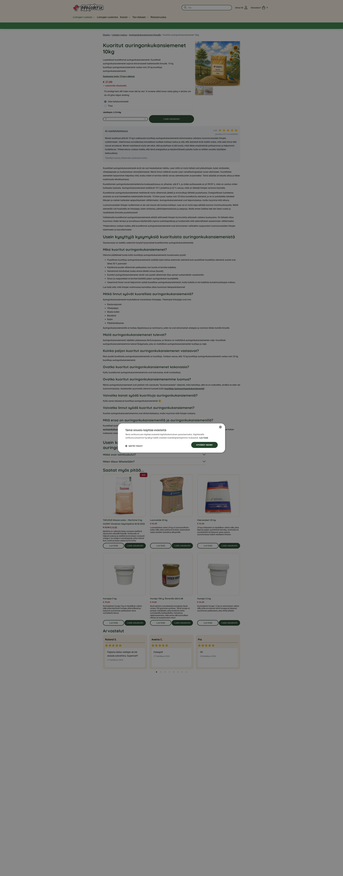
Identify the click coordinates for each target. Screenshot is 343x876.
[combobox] (220, 427)
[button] (134, 446)
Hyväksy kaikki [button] (204, 445)
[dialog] (171, 438)
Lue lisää (203, 437)
